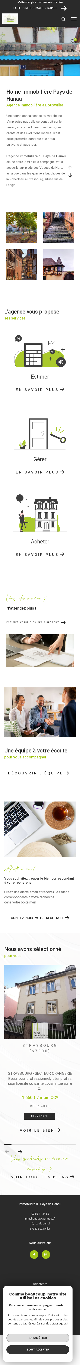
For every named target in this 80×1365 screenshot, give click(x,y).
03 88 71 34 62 (40, 1215)
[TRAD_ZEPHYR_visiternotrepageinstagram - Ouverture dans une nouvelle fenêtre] (46, 1256)
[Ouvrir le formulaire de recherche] (63, 19)
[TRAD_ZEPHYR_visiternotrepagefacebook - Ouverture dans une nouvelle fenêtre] (34, 1256)
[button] (20, 1153)
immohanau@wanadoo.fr (40, 1220)
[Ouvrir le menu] (73, 19)
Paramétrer (38, 1338)
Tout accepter (38, 1349)
